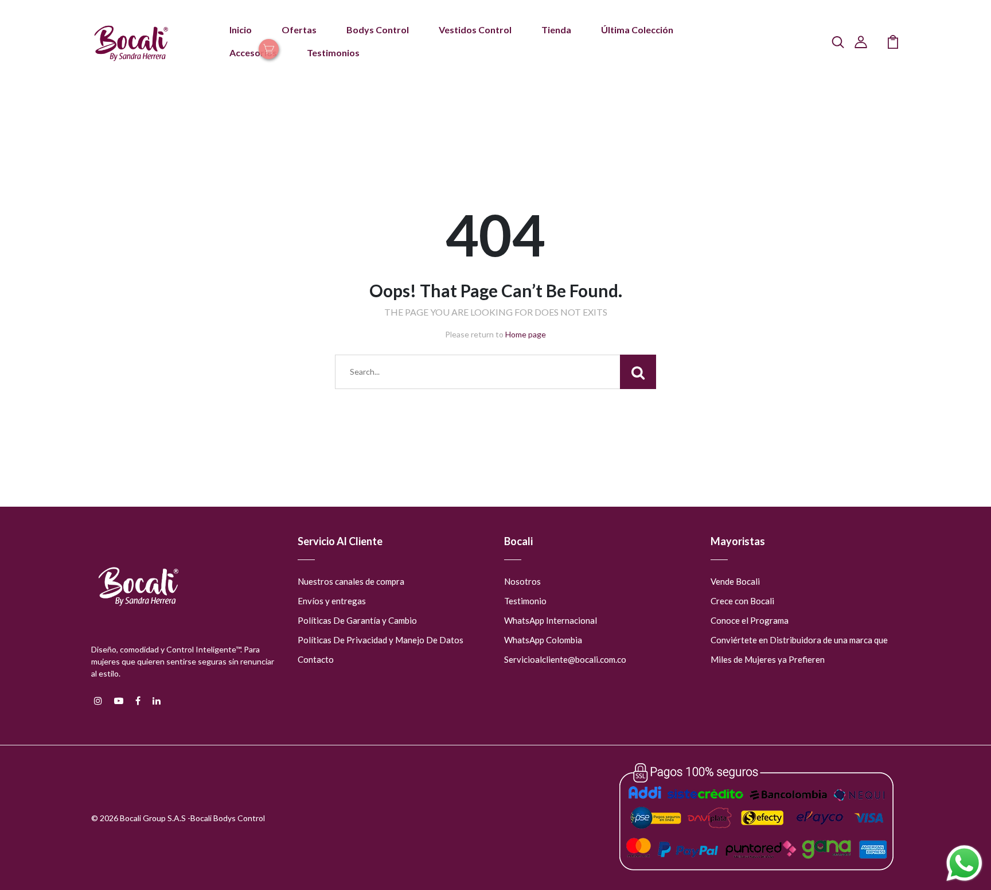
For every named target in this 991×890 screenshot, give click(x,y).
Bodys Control (377, 29)
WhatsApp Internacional (550, 620)
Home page (525, 334)
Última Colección (637, 29)
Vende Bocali (735, 581)
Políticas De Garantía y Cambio (357, 620)
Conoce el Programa (750, 620)
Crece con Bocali (742, 601)
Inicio (240, 29)
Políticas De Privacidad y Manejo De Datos (380, 640)
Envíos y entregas (332, 601)
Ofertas (299, 29)
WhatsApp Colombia (543, 640)
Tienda (556, 29)
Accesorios (253, 52)
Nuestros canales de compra (351, 581)
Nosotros (522, 581)
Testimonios (333, 52)
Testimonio (525, 601)
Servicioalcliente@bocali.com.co (565, 659)
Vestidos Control (475, 29)
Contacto (316, 659)
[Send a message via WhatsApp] (964, 863)
